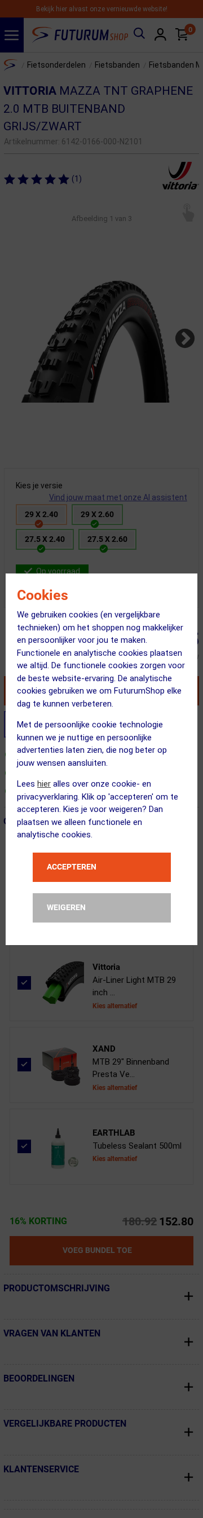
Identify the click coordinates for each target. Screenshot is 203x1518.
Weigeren (66, 907)
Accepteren (71, 866)
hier (44, 784)
